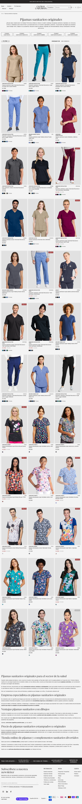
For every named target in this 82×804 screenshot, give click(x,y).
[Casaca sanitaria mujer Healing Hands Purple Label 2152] (41, 114)
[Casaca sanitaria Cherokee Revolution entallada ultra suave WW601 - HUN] (60, 90)
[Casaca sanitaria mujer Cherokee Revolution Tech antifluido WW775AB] (68, 218)
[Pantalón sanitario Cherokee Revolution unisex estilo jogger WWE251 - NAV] (2, 401)
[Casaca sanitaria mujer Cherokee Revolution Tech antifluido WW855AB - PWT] (32, 350)
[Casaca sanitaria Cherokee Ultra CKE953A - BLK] (30, 244)
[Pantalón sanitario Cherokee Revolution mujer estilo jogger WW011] (41, 63)
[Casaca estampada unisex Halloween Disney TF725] (41, 526)
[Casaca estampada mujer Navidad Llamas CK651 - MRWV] (2, 653)
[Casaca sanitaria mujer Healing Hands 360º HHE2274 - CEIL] (29, 401)
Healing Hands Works (7, 290)
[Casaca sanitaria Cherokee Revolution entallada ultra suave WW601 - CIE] (59, 90)
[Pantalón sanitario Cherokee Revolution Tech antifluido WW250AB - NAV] (34, 298)
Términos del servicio (14, 786)
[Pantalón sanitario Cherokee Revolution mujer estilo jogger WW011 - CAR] (32, 90)
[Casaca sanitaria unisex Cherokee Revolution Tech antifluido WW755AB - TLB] (2, 350)
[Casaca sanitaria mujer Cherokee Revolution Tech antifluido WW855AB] (41, 322)
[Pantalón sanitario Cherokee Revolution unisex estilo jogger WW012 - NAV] (2, 141)
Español (43, 798)
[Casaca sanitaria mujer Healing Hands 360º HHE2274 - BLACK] (30, 401)
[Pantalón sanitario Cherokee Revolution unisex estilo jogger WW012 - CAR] (5, 141)
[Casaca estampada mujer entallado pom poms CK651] (41, 577)
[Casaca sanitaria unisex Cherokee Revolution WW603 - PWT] (5, 245)
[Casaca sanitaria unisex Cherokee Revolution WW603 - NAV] (4, 245)
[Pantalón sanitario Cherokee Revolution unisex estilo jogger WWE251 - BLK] (4, 401)
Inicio (2, 13)
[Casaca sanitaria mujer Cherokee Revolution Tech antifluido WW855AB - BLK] (29, 350)
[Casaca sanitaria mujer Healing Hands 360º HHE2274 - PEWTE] (34, 401)
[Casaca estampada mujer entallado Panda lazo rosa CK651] (41, 628)
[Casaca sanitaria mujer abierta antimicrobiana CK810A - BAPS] (57, 297)
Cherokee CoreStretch (58, 135)
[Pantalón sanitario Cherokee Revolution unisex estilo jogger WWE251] (14, 374)
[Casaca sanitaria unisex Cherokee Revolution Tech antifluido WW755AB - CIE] (5, 350)
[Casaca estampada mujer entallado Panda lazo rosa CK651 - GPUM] (29, 655)
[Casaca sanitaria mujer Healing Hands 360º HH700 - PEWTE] (59, 349)
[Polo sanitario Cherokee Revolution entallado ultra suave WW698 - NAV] (32, 193)
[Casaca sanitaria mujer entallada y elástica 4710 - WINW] (56, 142)
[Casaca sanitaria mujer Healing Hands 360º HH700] (68, 322)
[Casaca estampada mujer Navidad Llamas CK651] (14, 628)
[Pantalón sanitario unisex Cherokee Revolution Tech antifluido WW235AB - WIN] (56, 194)
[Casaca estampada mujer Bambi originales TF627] (68, 577)
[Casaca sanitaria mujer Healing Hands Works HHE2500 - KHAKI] (2, 297)
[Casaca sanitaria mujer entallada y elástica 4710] (68, 114)
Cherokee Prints (33, 444)
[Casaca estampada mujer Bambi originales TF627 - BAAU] (56, 604)
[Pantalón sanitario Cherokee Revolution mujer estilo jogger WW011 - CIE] (34, 90)
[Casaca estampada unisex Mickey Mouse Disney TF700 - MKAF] (2, 553)
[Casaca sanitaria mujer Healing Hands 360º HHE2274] (41, 374)
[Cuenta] (76, 7)
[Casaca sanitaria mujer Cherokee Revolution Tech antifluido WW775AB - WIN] (56, 246)
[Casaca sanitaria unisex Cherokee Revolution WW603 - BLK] (2, 245)
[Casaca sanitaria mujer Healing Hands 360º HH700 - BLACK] (56, 349)
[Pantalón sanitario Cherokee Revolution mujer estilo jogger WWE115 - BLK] (56, 401)
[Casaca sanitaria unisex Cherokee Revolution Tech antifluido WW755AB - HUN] (7, 350)
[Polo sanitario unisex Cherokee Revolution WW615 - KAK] (5, 193)
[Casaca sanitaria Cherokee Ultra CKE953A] (41, 218)
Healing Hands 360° (60, 342)
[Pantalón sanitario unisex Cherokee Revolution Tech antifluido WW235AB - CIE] (59, 194)
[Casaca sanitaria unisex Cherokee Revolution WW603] (14, 218)
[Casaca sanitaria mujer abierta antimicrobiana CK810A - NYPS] (59, 297)
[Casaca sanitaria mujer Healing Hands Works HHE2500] (14, 270)
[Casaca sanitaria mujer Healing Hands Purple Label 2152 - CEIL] (29, 142)
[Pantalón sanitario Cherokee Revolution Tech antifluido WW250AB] (41, 270)
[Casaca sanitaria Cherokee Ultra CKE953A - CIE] (29, 244)
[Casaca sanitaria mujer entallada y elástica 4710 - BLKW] (57, 142)
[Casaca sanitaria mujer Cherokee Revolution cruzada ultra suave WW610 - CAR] (5, 90)
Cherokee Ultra (33, 238)
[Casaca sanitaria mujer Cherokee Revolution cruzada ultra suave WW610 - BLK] (4, 90)
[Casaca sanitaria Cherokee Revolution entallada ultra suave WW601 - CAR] (56, 90)
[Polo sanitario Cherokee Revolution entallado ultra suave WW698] (41, 166)
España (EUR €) (34, 798)
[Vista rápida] (25, 47)
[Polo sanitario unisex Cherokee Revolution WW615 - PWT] (7, 193)
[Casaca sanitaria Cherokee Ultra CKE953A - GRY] (34, 244)
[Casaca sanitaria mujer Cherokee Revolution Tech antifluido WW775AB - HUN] (60, 246)
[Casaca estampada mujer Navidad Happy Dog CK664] (14, 577)
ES (71, 7)
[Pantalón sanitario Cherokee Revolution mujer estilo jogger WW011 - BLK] (30, 90)
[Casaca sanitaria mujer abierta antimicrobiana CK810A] (68, 270)
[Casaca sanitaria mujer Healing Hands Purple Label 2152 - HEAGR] (30, 142)
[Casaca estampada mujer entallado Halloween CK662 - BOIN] (56, 655)
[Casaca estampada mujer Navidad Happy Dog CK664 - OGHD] (2, 604)
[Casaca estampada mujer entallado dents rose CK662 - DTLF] (29, 502)
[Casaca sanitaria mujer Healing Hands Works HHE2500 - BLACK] (4, 297)
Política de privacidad (27, 786)
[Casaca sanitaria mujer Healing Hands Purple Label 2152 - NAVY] (34, 142)
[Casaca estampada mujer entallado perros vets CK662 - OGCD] (29, 451)
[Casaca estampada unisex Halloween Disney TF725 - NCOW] (29, 553)
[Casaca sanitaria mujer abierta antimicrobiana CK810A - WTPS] (60, 297)
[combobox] (63, 7)
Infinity (57, 290)
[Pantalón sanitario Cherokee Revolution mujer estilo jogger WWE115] (68, 374)
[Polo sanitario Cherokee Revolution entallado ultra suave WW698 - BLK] (29, 193)
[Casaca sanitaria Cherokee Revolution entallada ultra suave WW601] (68, 63)
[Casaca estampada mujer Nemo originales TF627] (68, 526)
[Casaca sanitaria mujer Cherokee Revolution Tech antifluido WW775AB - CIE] (59, 246)
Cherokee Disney (6, 444)
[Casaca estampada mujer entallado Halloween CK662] (68, 628)
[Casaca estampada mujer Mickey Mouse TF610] (14, 475)
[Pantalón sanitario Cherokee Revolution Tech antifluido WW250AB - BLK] (30, 298)
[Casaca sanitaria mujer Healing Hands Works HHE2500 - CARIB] (5, 297)
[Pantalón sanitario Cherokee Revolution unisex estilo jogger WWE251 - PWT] (7, 401)
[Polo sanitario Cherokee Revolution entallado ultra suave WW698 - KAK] (30, 193)
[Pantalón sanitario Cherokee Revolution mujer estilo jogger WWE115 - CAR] (57, 401)
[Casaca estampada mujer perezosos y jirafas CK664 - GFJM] (56, 451)
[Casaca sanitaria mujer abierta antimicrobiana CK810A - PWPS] (56, 297)
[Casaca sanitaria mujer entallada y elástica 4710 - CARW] (59, 142)
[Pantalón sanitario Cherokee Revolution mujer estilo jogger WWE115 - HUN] (59, 401)
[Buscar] (69, 7)
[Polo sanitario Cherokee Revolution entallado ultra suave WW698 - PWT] (34, 193)
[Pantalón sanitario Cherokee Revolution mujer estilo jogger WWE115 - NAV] (60, 401)
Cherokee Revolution (7, 83)
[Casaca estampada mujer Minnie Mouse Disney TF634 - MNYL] (2, 452)
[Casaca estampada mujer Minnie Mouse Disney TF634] (14, 424)
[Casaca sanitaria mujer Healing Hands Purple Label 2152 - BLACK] (32, 142)
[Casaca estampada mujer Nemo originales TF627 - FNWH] (56, 553)
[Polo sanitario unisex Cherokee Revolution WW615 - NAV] (2, 193)
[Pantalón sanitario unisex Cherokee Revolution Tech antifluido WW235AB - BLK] (57, 194)
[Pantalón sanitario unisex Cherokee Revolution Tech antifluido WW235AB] (68, 166)
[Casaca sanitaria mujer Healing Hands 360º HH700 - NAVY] (57, 349)
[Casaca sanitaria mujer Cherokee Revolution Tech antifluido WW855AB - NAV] (30, 350)
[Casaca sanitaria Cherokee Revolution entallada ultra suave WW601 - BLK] (57, 90)
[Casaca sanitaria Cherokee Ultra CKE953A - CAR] (32, 244)
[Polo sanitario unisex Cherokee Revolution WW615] (14, 166)
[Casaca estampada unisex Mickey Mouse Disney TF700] (14, 526)
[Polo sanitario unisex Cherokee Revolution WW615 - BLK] (4, 193)
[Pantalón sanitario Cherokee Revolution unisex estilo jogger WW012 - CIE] (7, 141)
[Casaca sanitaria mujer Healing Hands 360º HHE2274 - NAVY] (32, 401)
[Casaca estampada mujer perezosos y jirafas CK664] (68, 424)
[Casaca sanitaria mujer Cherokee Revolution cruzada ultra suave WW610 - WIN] (2, 90)
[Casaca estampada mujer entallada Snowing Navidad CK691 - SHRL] (56, 502)
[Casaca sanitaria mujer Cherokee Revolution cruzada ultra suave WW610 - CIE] (7, 90)
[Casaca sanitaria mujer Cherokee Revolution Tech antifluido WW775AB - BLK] (57, 246)
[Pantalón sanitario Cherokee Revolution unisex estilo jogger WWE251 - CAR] (5, 401)
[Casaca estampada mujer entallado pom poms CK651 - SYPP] (29, 604)
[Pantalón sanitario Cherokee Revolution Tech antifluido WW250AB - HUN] (32, 298)
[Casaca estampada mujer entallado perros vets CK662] (41, 424)
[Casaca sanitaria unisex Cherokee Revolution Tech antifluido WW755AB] (14, 322)
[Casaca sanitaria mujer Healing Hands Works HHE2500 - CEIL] (7, 297)
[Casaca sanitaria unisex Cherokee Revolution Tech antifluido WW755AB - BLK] (4, 350)
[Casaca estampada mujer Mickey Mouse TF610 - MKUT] (2, 501)
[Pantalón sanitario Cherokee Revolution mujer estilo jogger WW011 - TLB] (29, 90)
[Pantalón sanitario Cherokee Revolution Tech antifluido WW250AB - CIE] (29, 298)
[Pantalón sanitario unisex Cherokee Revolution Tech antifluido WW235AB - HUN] (60, 194)
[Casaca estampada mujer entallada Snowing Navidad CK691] (68, 475)
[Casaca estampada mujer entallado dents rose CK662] (41, 475)
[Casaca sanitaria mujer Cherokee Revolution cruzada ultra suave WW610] (14, 63)
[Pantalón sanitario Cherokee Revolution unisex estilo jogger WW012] (14, 114)
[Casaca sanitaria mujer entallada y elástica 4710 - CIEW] (60, 142)
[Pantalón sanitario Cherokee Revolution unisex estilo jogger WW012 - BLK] (4, 141)
